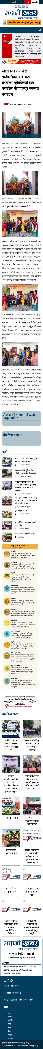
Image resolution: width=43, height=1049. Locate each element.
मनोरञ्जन (10, 1038)
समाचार (10, 1016)
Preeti (27, 2)
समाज (9, 1027)
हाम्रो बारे (5, 1043)
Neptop (38, 1045)
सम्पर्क (16, 1043)
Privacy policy (23, 1043)
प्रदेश (9, 1024)
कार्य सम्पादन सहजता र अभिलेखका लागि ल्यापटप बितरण (28, 54)
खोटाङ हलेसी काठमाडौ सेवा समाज (27, 39)
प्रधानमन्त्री (35, 36)
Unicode (35, 2)
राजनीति (10, 1020)
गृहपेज (9, 1013)
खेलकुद (10, 1035)
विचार (9, 1031)
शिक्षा (17, 48)
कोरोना (18, 36)
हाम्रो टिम (11, 1043)
